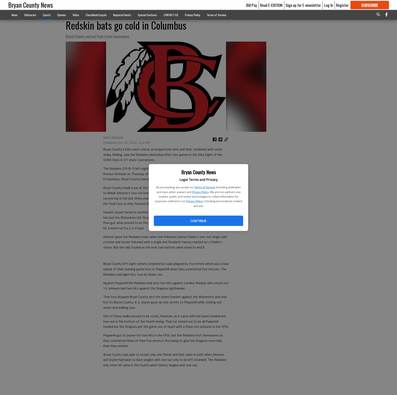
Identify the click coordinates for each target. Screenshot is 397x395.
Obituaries (30, 15)
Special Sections (147, 15)
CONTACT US (171, 15)
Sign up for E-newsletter (303, 5)
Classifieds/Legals (96, 15)
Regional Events (122, 15)
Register (342, 5)
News (15, 15)
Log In (328, 5)
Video (76, 15)
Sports (47, 15)
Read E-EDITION (271, 5)
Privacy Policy (200, 192)
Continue (198, 220)
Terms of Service (204, 187)
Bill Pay (251, 5)
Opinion (61, 15)
